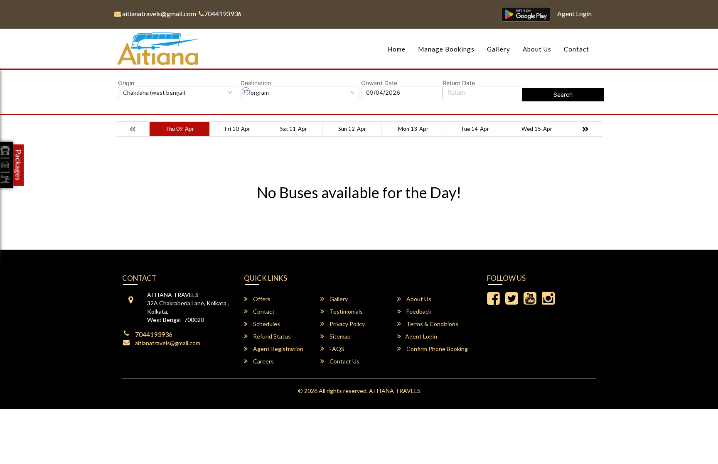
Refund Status (271, 336)
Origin (126, 83)
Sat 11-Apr (293, 128)
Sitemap (339, 336)
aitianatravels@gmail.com (158, 13)
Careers (263, 361)
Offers (261, 298)
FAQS (336, 348)
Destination (256, 83)
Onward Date (379, 83)
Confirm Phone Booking (436, 348)
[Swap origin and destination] (246, 91)
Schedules (266, 323)
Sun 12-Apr (352, 128)
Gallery (498, 49)
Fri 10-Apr (237, 128)
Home (397, 49)
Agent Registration (277, 348)
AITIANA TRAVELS (394, 390)
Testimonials (345, 311)
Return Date (459, 83)
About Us (537, 49)
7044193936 (222, 13)
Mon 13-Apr (413, 128)
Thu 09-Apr (179, 128)
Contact (576, 49)
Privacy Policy (346, 323)
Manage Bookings (446, 49)
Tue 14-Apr (475, 128)
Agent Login (574, 13)
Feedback (418, 311)
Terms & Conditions (431, 323)
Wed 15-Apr (536, 128)
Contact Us (343, 361)
